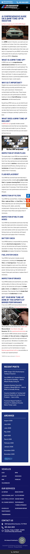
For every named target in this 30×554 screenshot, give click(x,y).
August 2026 (8, 420)
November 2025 (9, 454)
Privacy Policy (18, 547)
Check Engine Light (8, 495)
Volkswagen (6, 483)
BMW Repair (22, 24)
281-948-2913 (23, 2)
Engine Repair (19, 499)
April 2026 (7, 435)
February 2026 (9, 443)
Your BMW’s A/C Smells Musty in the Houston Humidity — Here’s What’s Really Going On (14, 379)
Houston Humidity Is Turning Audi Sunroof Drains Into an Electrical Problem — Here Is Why (14, 395)
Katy (19, 329)
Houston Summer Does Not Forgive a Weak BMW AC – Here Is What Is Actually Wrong (15, 387)
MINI (3, 479)
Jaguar (4, 476)
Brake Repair (19, 492)
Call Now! (16, 552)
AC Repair (5, 492)
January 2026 (8, 447)
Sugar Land (24, 326)
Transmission (6, 514)
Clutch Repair (19, 495)
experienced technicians (19, 331)
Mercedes (18, 476)
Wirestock (18, 356)
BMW (16, 472)
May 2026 (7, 432)
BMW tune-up (6, 123)
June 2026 (7, 428)
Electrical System (8, 499)
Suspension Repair (21, 508)
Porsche (17, 479)
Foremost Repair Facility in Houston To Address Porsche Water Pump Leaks (13, 403)
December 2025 (9, 450)
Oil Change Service (8, 502)
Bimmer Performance (21, 307)
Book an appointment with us (10, 350)
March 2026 (8, 439)
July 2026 (7, 424)
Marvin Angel (6, 24)
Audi (3, 472)
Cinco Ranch (13, 329)
